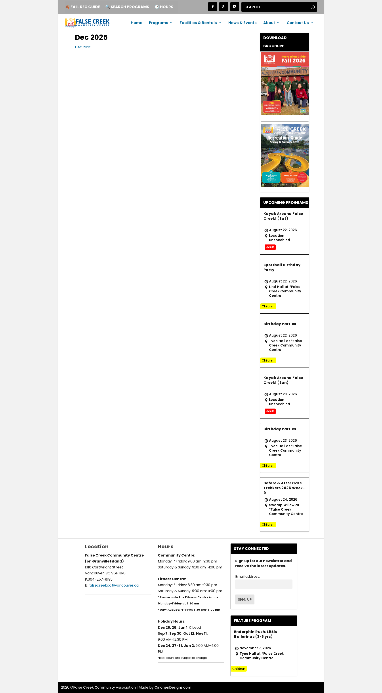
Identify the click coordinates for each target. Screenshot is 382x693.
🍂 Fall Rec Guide (82, 6)
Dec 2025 (83, 47)
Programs (158, 23)
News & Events (242, 23)
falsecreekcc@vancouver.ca (113, 585)
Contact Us (298, 23)
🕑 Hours (164, 6)
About (269, 23)
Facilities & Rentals (198, 23)
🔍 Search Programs (127, 6)
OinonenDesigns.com (173, 687)
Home (136, 23)
